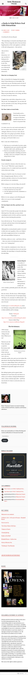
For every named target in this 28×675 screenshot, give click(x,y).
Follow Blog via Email (8, 426)
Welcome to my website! (7, 514)
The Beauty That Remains (8, 546)
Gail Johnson (7, 491)
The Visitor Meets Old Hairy (8, 526)
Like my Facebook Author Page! (10, 555)
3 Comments (6, 32)
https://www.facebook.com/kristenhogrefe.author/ (14, 318)
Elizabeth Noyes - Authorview (8, 539)
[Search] (24, 4)
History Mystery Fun (6, 542)
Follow (4, 440)
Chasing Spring (5, 532)
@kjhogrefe (16, 313)
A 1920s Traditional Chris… (18, 488)
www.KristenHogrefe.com (15, 305)
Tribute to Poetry (5, 529)
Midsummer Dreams (20, 494)
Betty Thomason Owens (13, 2)
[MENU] (2, 4)
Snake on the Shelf (6, 536)
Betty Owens (16, 30)
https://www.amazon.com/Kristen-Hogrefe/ (14, 322)
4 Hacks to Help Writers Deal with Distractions (13, 24)
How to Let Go (5, 522)
